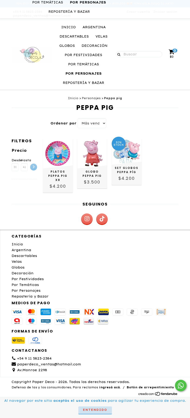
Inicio (68, 27)
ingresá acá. (110, 387)
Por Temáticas (83, 64)
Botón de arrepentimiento (150, 387)
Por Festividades (83, 55)
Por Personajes (83, 73)
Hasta (24, 160)
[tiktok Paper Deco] (102, 219)
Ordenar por (63, 123)
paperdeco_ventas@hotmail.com (49, 364)
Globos (67, 46)
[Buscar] (118, 54)
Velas (101, 36)
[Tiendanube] (158, 395)
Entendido (95, 410)
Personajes (91, 98)
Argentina (94, 27)
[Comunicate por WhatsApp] (181, 385)
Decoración (95, 46)
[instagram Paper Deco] (87, 219)
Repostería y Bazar (69, 12)
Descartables (74, 36)
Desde (15, 160)
